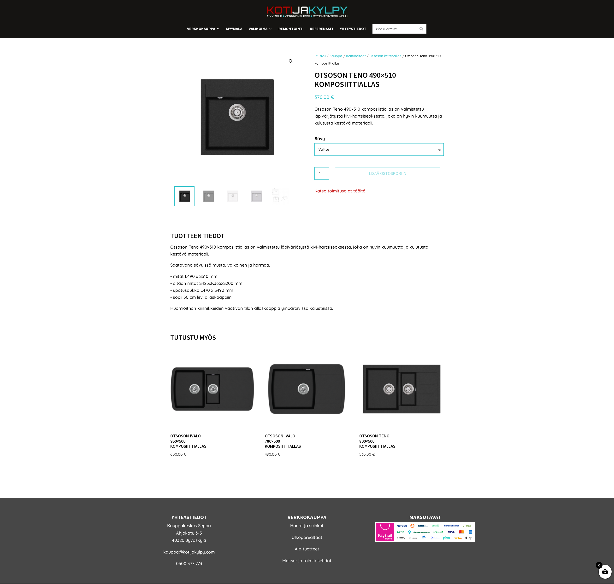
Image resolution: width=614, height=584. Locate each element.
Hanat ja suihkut (307, 525)
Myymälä (234, 29)
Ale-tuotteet (307, 549)
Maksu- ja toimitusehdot (306, 560)
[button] (291, 61)
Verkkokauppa (201, 29)
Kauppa (336, 56)
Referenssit (322, 29)
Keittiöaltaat (356, 56)
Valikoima (258, 29)
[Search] (421, 28)
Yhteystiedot (353, 29)
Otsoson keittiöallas (385, 56)
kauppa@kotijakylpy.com (189, 552)
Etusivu (320, 56)
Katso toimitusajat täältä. (340, 191)
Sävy (320, 138)
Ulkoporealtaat (307, 537)
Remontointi (291, 29)
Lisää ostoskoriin (387, 173)
